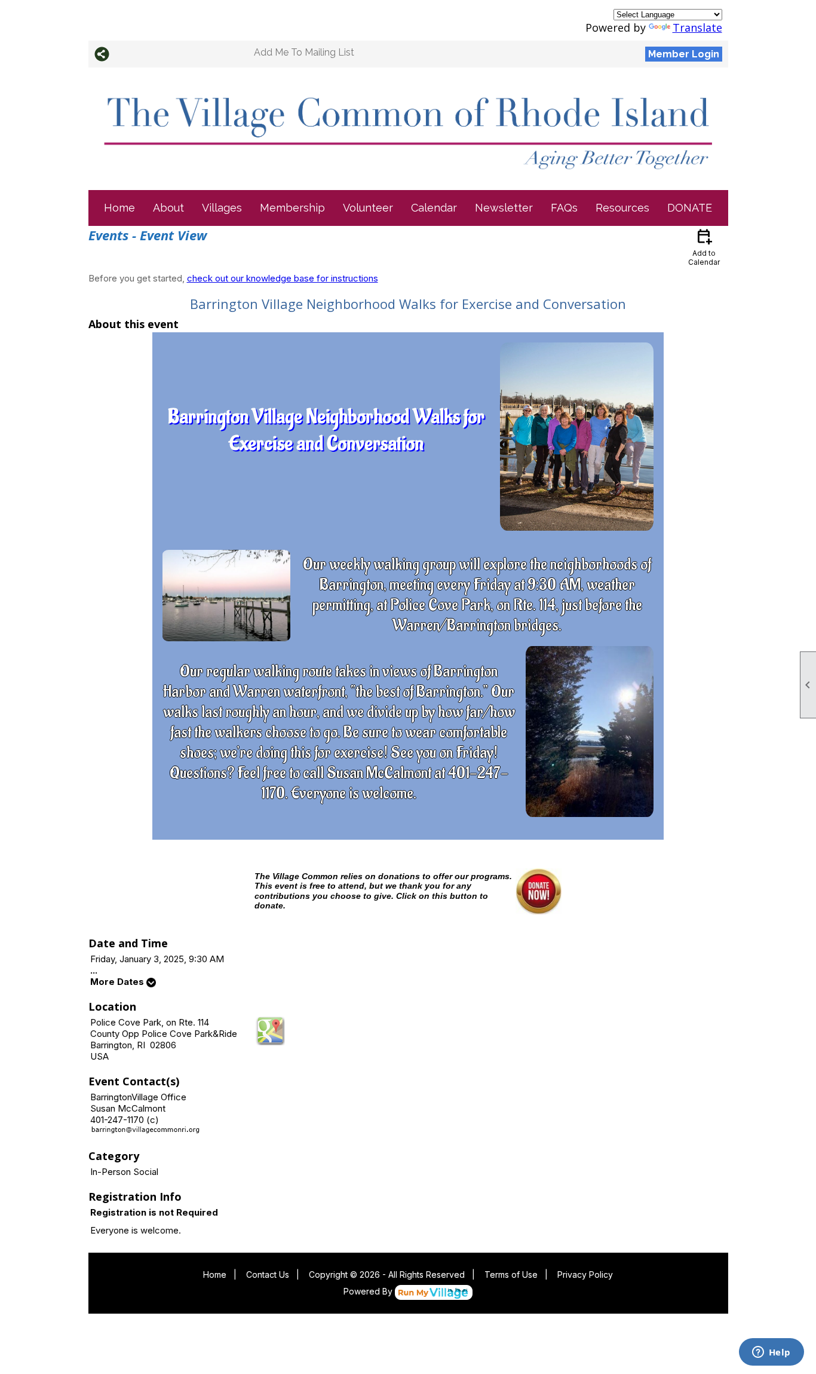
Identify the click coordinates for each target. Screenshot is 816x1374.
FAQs (564, 207)
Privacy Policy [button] (585, 1274)
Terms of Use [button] (511, 1274)
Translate (697, 27)
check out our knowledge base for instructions (282, 278)
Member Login (683, 54)
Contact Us (267, 1274)
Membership (292, 207)
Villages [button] (222, 207)
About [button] (168, 207)
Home (119, 207)
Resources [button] (622, 207)
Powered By (369, 1291)
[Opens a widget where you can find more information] (771, 1353)
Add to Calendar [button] (704, 247)
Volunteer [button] (368, 207)
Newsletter (504, 207)
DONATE (689, 207)
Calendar (434, 207)
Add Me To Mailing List (304, 52)
